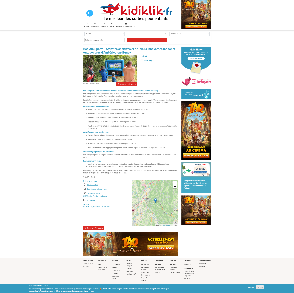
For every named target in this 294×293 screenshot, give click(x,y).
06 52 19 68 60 (92, 185)
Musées (114, 267)
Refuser (260, 287)
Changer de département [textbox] (124, 26)
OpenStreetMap (166, 225)
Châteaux (115, 273)
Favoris (112, 26)
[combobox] (125, 24)
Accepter (251, 287)
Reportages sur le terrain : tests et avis (160, 270)
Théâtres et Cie (88, 263)
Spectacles (88, 260)
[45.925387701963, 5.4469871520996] (155, 200)
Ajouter (133, 84)
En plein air (202, 266)
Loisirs (129, 260)
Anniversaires (204, 260)
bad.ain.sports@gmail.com (97, 189)
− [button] (175, 186)
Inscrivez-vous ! (196, 58)
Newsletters (95, 26)
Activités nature (175, 273)
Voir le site (91, 200)
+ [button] (175, 183)
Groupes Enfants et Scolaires (188, 264)
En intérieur (202, 263)
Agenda (86, 26)
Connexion (104, 26)
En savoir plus (89, 291)
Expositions (116, 270)
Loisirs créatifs (131, 274)
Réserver (123, 84)
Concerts (86, 266)
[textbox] (147, 34)
